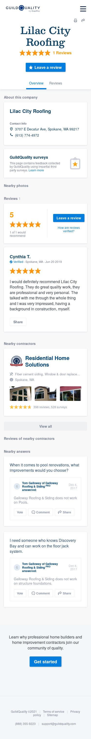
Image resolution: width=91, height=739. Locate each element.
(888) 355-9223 (25, 723)
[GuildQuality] (23, 9)
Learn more (36, 170)
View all (45, 426)
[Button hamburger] (83, 8)
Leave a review (48, 67)
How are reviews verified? (69, 229)
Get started (45, 661)
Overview (36, 83)
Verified (18, 261)
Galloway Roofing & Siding (40, 485)
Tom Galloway (31, 483)
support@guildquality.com (59, 723)
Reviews (55, 83)
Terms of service (53, 711)
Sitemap (52, 715)
